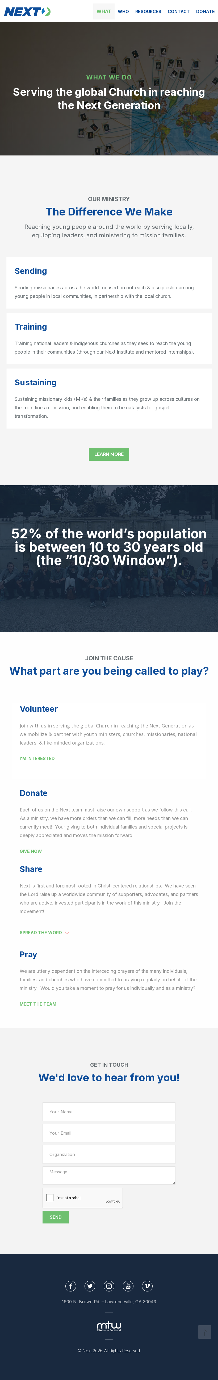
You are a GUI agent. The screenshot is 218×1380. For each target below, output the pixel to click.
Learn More (109, 454)
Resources (148, 11)
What (104, 11)
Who (123, 11)
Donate (205, 11)
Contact (179, 11)
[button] (49, 933)
